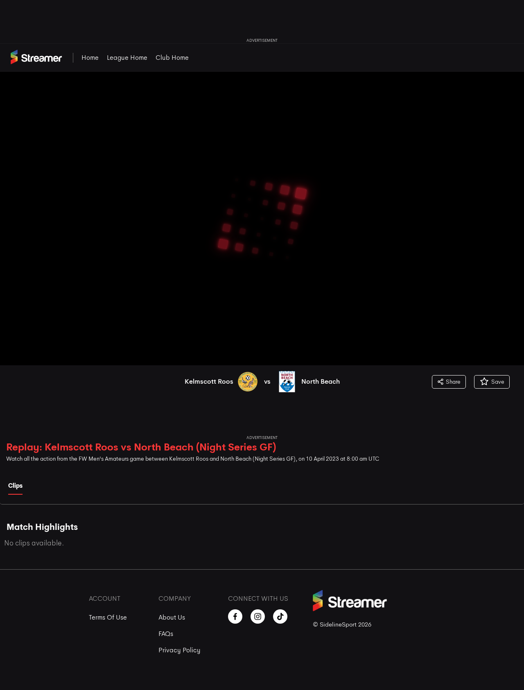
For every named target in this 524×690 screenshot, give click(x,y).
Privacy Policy (179, 650)
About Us (171, 617)
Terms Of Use (108, 617)
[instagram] (258, 616)
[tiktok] (280, 616)
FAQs (165, 633)
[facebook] (235, 616)
